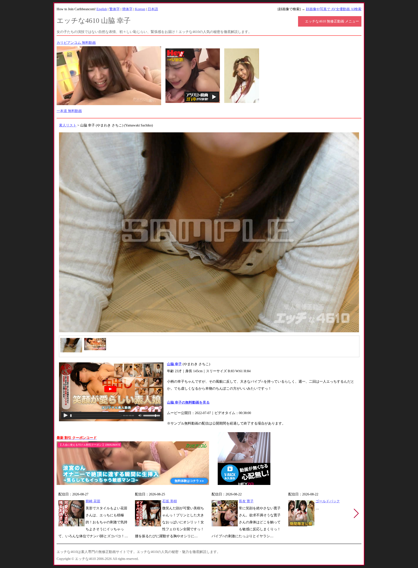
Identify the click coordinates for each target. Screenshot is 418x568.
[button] (356, 513)
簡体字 (127, 9)
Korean (140, 9)
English (101, 9)
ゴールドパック (327, 501)
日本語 (153, 9)
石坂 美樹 (169, 501)
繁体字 (114, 9)
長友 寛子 (246, 501)
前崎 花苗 (93, 501)
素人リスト (67, 125)
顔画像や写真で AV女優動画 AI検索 (333, 9)
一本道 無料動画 (69, 111)
